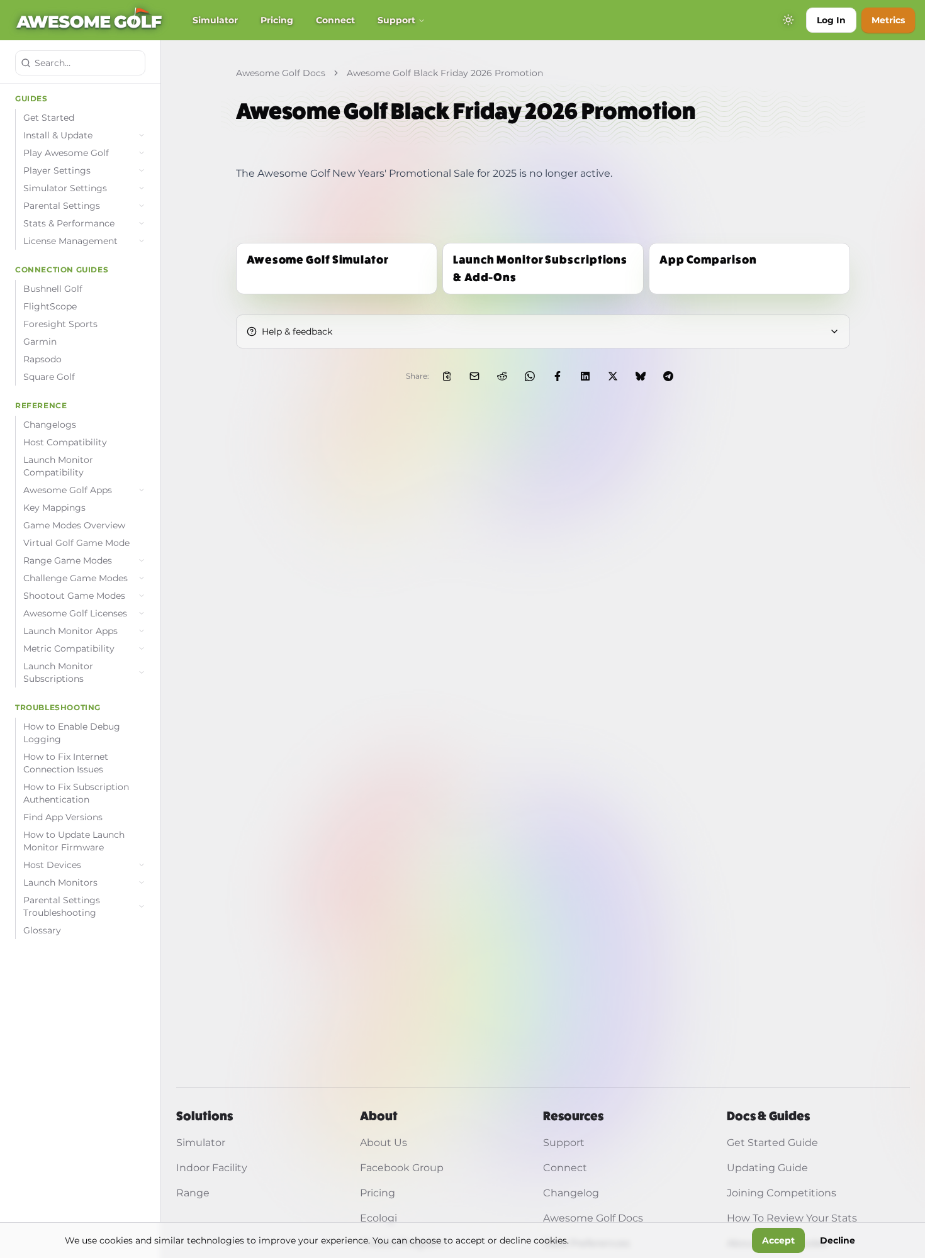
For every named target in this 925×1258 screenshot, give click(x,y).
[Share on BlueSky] (640, 376)
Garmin (40, 341)
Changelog (571, 1193)
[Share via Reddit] (502, 376)
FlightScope (50, 306)
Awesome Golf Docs (280, 73)
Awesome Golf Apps (67, 490)
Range (193, 1193)
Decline (837, 1240)
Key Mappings (54, 507)
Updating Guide (767, 1168)
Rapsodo (42, 359)
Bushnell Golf (52, 288)
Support (396, 20)
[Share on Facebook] (557, 376)
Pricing (277, 20)
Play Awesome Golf (66, 153)
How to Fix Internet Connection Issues (65, 763)
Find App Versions (63, 817)
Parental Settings (61, 205)
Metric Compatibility (69, 648)
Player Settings (57, 170)
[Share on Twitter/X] (612, 376)
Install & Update (57, 135)
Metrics (888, 20)
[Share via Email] (474, 376)
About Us (383, 1143)
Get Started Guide (772, 1143)
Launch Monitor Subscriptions (58, 672)
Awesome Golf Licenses (75, 613)
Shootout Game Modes (74, 595)
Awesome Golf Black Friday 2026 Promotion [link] (445, 73)
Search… (52, 63)
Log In (831, 20)
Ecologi (378, 1218)
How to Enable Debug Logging (71, 733)
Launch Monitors (60, 882)
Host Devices (52, 865)
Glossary (42, 930)
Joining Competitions (781, 1193)
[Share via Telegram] (668, 376)
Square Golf (49, 376)
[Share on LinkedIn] (585, 376)
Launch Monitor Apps (70, 631)
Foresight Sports (60, 324)
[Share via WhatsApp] (529, 376)
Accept (778, 1240)
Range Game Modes (67, 560)
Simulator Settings (65, 188)
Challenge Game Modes (75, 578)
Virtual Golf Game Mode (76, 542)
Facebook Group (402, 1168)
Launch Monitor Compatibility (58, 466)
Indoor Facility (211, 1168)
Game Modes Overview (74, 525)
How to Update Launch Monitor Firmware (74, 841)
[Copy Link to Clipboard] (446, 376)
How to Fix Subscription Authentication (76, 793)
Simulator (215, 20)
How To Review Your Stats (792, 1218)
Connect (335, 20)
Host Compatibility (65, 442)
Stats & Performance (69, 223)
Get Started (48, 117)
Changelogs (49, 424)
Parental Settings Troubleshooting (61, 906)
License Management (70, 241)
